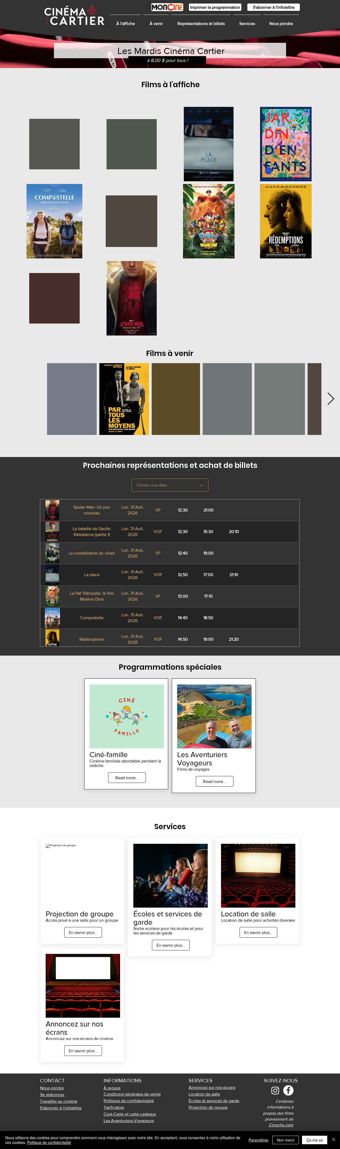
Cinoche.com (281, 1125)
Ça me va (315, 1140)
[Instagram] (275, 1090)
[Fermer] (333, 1140)
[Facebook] (288, 1090)
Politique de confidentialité (49, 1142)
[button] (247, 21)
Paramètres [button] (258, 1140)
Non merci (285, 1140)
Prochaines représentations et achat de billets (170, 465)
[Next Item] (331, 399)
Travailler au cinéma (58, 1101)
